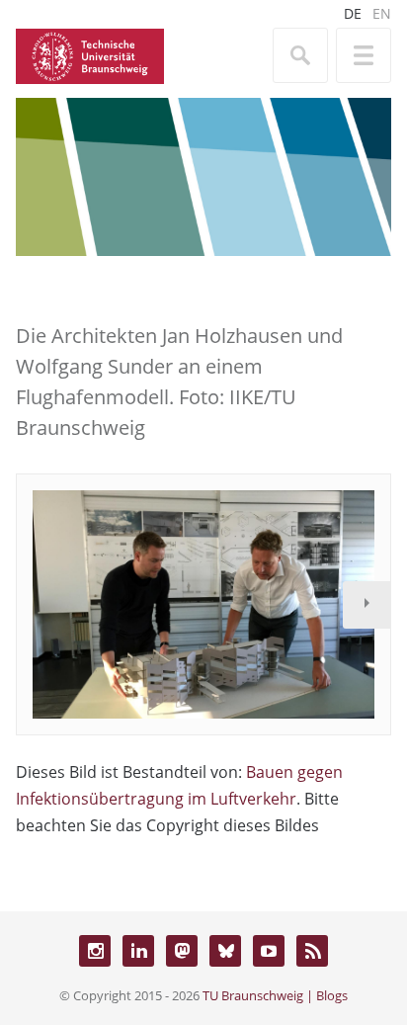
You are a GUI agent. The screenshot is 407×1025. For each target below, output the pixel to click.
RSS (312, 951)
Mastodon (182, 951)
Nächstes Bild (366, 605)
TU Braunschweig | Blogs (275, 995)
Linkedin (138, 951)
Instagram (95, 951)
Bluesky (225, 951)
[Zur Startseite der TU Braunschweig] (90, 54)
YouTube (269, 951)
